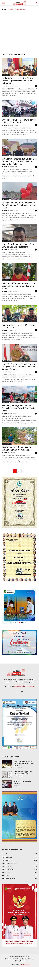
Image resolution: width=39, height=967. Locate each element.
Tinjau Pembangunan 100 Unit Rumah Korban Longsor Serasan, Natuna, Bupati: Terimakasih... (19, 161)
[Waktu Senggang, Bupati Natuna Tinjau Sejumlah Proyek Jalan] (19, 436)
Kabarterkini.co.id (25, 964)
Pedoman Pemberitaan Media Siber (19, 957)
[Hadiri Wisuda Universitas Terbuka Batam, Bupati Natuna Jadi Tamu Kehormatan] (19, 67)
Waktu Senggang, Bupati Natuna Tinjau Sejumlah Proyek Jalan (16, 448)
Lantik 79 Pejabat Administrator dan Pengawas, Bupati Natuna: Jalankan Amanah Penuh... (18, 366)
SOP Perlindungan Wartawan (13, 959)
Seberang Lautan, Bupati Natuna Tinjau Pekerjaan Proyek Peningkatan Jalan (19, 408)
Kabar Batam (6, 74)
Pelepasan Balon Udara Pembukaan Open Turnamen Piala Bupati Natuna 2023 (18, 205)
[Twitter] (22, 692)
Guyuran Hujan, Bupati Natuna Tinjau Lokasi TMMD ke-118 (19, 121)
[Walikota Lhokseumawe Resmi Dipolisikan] (7, 784)
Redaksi (4, 86)
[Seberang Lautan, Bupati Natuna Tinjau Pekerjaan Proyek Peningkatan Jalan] (19, 394)
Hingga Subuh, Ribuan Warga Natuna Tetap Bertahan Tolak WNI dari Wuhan (24, 763)
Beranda (4, 9)
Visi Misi (30, 959)
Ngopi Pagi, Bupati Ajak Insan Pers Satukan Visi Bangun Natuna (18, 245)
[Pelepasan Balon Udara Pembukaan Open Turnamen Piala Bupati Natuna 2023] (19, 191)
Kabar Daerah (6, 321)
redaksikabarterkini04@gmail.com (24, 686)
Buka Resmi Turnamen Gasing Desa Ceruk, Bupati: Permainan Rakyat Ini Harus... (18, 286)
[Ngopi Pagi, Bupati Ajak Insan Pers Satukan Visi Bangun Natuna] (19, 233)
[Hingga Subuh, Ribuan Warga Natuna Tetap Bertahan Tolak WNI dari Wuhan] (7, 764)
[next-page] (23, 471)
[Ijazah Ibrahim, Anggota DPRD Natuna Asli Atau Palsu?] (7, 774)
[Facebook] (17, 692)
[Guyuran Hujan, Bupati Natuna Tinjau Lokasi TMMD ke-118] (19, 108)
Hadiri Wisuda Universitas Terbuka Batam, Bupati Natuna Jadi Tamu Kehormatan (18, 81)
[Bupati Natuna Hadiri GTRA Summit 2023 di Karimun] (19, 313)
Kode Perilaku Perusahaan (19, 961)
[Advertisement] (19, 33)
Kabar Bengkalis (7, 116)
